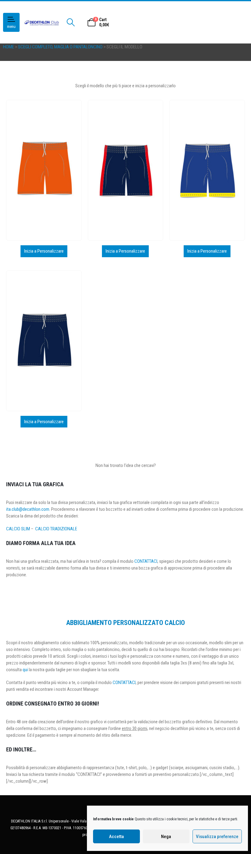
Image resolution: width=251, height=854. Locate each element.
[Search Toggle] (70, 22)
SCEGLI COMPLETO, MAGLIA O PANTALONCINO (60, 47)
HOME (8, 47)
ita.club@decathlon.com (27, 509)
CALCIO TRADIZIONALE (56, 529)
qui (25, 669)
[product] (44, 170)
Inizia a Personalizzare (44, 251)
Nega (166, 836)
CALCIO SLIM (18, 529)
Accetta (116, 836)
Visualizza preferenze (217, 836)
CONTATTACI (145, 561)
